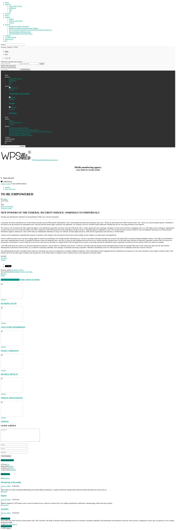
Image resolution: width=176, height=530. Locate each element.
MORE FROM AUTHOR (29, 280)
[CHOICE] (12, 416)
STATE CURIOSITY (10, 351)
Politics (11, 19)
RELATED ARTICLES (10, 280)
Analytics (13, 113)
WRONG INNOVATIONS (12, 398)
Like (7, 464)
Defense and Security (16, 21)
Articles (7, 17)
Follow (11, 466)
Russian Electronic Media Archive (20, 32)
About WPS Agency (15, 6)
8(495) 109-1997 (8, 178)
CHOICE (5, 421)
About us (8, 4)
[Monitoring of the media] (13, 88)
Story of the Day (10, 189)
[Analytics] (13, 107)
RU (6, 41)
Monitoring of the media (19, 93)
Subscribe (13, 470)
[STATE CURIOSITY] (12, 345)
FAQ (10, 10)
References (12, 8)
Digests (12, 103)
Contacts (7, 35)
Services (7, 13)
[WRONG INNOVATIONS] (12, 392)
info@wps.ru (9, 39)
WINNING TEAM (17, 270)
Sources (7, 24)
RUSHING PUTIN (9, 303)
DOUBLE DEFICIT (9, 374)
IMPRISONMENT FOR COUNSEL (20, 272)
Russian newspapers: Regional (19, 26)
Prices (7, 15)
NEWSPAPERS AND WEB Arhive (20, 34)
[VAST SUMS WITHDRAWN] (12, 321)
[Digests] (12, 97)
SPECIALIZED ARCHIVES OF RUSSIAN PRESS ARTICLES (30, 30)
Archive (11, 23)
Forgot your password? (8, 65)
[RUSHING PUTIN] (12, 298)
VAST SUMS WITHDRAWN (13, 327)
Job (10, 12)
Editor (5, 199)
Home (7, 2)
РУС (6, 54)
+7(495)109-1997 (10, 37)
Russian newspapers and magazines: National (23, 28)
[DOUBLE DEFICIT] (12, 368)
